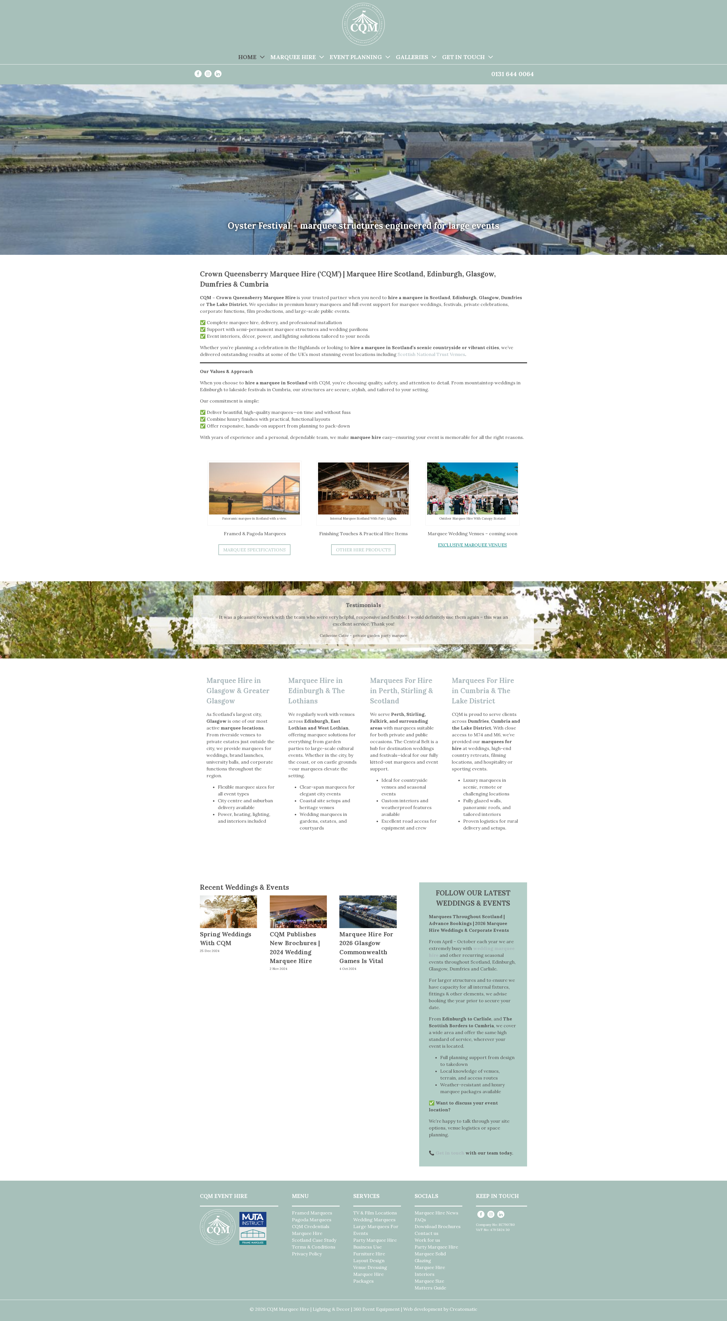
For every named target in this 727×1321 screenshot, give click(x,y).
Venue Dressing (370, 1267)
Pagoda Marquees (311, 1219)
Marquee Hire (293, 57)
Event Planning (356, 57)
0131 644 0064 (512, 74)
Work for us (427, 1240)
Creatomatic (463, 1309)
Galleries (412, 57)
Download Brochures (438, 1226)
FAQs (420, 1219)
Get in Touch (463, 57)
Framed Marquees (312, 1213)
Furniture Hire (369, 1254)
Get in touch (450, 1153)
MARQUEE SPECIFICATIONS (254, 550)
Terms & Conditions (313, 1247)
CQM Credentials (310, 1226)
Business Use (367, 1247)
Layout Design (369, 1260)
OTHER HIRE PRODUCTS (363, 550)
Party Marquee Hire (375, 1240)
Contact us (426, 1233)
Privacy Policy (307, 1254)
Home (247, 57)
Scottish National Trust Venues (430, 354)
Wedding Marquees (374, 1219)
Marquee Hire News (436, 1213)
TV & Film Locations (375, 1213)
